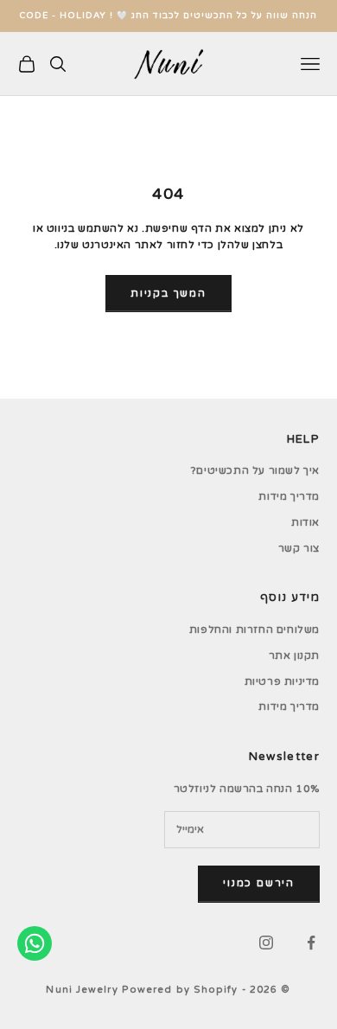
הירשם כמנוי (259, 883)
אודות (305, 522)
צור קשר (299, 548)
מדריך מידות (289, 496)
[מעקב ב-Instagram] (266, 942)
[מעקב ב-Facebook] (311, 942)
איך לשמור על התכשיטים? (255, 470)
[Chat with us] (34, 943)
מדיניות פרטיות (282, 681)
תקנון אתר (294, 655)
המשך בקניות (168, 293)
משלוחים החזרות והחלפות (254, 629)
